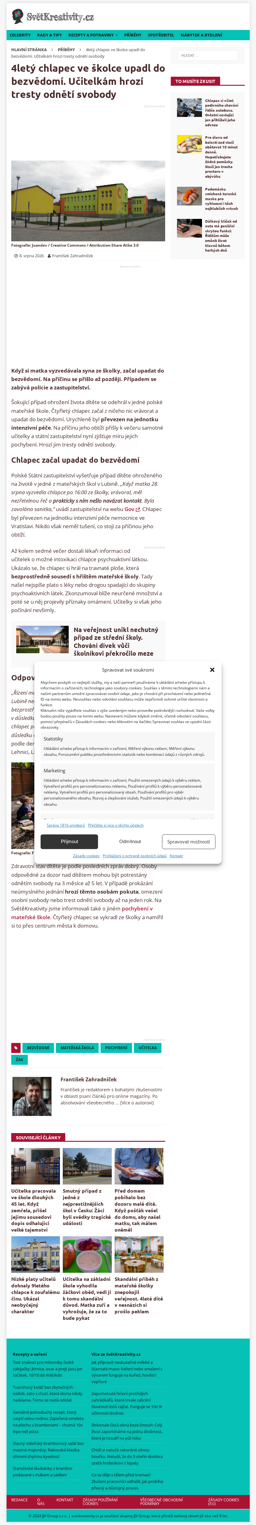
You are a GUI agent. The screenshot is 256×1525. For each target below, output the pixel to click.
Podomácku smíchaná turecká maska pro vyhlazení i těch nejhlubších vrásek (221, 198)
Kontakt (176, 855)
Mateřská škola (77, 1047)
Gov (129, 509)
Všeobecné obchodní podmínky (161, 1501)
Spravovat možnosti (188, 841)
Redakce (19, 1500)
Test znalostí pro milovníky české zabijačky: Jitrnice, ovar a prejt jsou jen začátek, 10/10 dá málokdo (47, 1368)
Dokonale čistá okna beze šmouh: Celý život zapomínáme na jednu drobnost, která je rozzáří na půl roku (126, 1431)
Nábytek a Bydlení (201, 35)
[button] (212, 670)
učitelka (148, 1047)
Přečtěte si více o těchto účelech (116, 825)
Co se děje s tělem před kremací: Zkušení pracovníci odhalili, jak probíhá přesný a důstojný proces (127, 1481)
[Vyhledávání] (208, 55)
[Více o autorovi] (136, 1103)
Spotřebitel (161, 35)
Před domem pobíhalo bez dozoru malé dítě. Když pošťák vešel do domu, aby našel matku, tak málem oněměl (137, 1210)
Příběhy (132, 35)
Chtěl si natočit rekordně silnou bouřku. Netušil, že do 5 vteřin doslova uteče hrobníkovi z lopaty (127, 1456)
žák (19, 1059)
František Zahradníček (89, 1079)
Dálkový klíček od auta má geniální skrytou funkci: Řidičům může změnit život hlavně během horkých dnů (221, 236)
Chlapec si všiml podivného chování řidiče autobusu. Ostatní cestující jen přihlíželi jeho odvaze (221, 112)
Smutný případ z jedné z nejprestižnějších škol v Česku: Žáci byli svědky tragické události (87, 1206)
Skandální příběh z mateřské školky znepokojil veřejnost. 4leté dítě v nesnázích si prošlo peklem (139, 1295)
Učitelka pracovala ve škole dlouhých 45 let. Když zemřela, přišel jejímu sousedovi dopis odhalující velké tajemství (33, 1210)
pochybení (116, 1047)
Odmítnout (130, 841)
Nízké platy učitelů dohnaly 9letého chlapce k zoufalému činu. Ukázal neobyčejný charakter (35, 1295)
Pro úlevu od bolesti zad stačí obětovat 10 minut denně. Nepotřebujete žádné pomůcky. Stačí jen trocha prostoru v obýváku (221, 157)
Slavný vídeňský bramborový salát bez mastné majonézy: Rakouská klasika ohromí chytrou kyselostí (48, 1450)
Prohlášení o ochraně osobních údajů (135, 855)
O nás (41, 1501)
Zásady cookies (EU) (223, 1501)
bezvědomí (38, 1047)
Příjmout (69, 841)
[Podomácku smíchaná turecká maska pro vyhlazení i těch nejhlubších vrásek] (189, 196)
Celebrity (20, 35)
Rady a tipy (49, 35)
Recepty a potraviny (91, 35)
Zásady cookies (86, 855)
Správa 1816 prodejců (66, 825)
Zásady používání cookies (100, 1501)
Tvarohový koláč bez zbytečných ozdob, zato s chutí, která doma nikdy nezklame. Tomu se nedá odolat (47, 1393)
